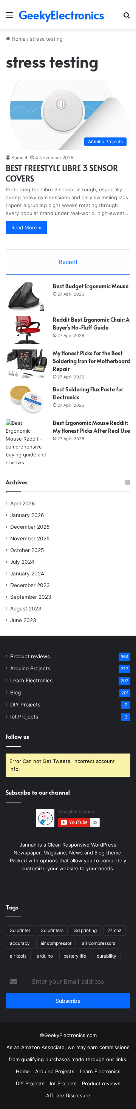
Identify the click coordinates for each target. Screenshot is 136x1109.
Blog (15, 693)
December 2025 (29, 527)
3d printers (52, 930)
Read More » (26, 227)
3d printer (20, 930)
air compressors (98, 943)
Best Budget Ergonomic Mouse (90, 286)
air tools (18, 956)
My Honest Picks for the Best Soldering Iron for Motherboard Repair (91, 360)
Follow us (17, 736)
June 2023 (23, 620)
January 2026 (27, 515)
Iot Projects (24, 717)
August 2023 (26, 609)
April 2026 (22, 503)
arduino (45, 956)
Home (18, 39)
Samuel (19, 157)
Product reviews (30, 656)
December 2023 (30, 585)
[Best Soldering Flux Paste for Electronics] (26, 400)
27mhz (114, 930)
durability (106, 956)
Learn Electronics (31, 680)
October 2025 (27, 550)
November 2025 (29, 538)
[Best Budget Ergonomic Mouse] (26, 296)
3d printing (85, 930)
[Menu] (9, 17)
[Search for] (126, 17)
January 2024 (27, 574)
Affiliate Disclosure (68, 1095)
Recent (68, 261)
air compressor (55, 943)
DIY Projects (25, 705)
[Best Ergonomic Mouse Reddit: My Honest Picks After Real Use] (26, 443)
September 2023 (30, 597)
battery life (74, 956)
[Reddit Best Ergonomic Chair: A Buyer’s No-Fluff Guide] (26, 330)
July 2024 (22, 562)
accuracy (20, 943)
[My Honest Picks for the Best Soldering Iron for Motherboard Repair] (26, 363)
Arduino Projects (30, 668)
